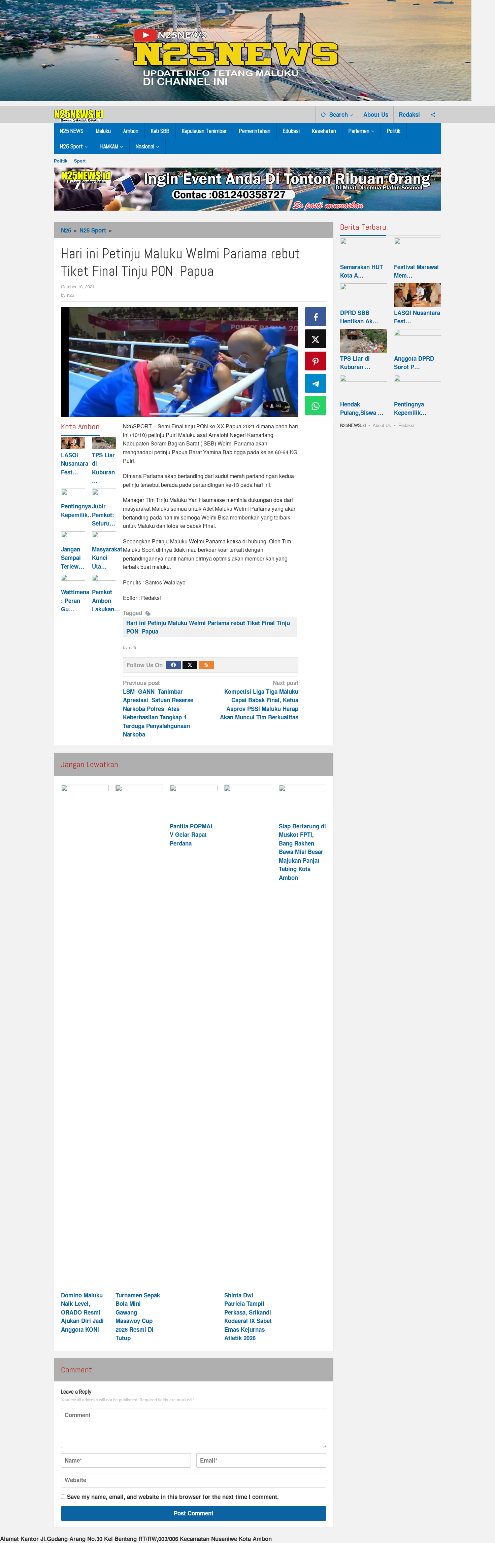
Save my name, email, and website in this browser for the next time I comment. (173, 1497)
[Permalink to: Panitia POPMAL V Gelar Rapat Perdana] (194, 802)
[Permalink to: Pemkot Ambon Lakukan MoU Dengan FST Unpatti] (104, 580)
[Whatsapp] (316, 405)
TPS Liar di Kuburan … (103, 468)
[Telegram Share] (316, 383)
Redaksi (406, 425)
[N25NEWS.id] (79, 114)
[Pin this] (316, 361)
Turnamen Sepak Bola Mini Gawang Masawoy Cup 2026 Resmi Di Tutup (138, 1316)
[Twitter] (190, 665)
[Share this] (316, 316)
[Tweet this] (316, 338)
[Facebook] (173, 665)
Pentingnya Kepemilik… (77, 510)
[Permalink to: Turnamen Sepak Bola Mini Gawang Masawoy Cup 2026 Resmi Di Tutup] (139, 1037)
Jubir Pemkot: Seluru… (103, 515)
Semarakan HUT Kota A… (361, 271)
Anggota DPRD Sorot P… (414, 362)
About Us (382, 425)
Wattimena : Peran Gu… (75, 600)
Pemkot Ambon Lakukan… (106, 600)
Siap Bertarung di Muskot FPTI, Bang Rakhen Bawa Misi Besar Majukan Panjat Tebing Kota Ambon (302, 852)
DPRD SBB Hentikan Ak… (359, 317)
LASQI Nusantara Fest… (74, 463)
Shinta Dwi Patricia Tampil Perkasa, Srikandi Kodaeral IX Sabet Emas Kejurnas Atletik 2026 (248, 1316)
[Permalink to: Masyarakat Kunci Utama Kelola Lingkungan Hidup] (104, 537)
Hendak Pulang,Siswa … (362, 408)
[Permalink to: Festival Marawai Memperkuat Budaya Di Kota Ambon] (417, 249)
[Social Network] (433, 114)
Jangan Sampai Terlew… (72, 557)
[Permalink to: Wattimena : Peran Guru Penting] (73, 580)
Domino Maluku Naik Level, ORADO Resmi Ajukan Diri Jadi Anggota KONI (82, 1312)
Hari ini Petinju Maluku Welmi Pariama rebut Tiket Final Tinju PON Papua (208, 627)
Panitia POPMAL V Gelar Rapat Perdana (192, 834)
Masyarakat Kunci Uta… (107, 557)
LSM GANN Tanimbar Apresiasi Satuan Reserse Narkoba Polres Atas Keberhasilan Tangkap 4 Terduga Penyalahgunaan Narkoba (158, 708)
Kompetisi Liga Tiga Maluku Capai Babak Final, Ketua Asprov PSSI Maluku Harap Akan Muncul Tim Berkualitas (259, 700)
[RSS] (206, 665)
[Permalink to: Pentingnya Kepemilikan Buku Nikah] (73, 495)
